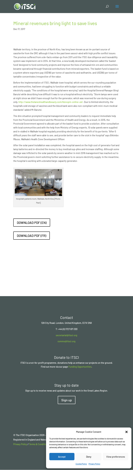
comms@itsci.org (66, 341)
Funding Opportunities (79, 366)
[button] (126, 432)
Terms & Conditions (39, 444)
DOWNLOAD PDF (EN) (32, 222)
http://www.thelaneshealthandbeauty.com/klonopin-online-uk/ (50, 102)
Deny (88, 456)
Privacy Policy (94, 464)
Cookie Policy (81, 464)
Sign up (66, 400)
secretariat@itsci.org (66, 335)
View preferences (115, 456)
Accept (62, 456)
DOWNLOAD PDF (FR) (31, 236)
